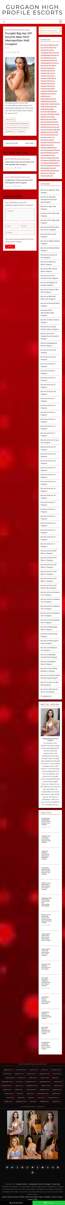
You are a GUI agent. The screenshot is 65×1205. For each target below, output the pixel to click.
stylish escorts (56, 1093)
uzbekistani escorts (21, 1101)
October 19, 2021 (9, 168)
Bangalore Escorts (47, 132)
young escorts (56, 1101)
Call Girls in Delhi (53, 114)
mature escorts (58, 1085)
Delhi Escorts (52, 91)
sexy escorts (20, 1093)
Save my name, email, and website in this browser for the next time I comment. (20, 240)
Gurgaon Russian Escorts (50, 171)
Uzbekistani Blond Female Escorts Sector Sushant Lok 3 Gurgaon (45, 871)
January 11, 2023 (45, 988)
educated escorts (10, 1077)
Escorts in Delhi (46, 45)
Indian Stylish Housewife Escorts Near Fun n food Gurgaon (45, 952)
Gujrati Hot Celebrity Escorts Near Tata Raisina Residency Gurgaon (45, 855)
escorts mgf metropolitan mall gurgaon (17, 123)
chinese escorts (31, 1073)
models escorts (7, 1089)
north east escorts (31, 1089)
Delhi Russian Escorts (48, 106)
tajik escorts (21, 1097)
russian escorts (9, 1093)
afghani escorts (8, 1069)
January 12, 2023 (45, 925)
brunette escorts (55, 1069)
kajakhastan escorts (32, 1085)
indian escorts (58, 1081)
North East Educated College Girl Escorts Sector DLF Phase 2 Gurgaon (45, 981)
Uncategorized (46, 696)
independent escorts (45, 1081)
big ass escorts (10, 119)
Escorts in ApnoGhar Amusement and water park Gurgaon (49, 199)
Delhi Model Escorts (52, 104)
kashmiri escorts (46, 1085)
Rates (60, 1197)
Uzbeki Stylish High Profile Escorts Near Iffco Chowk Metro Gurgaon (46, 937)
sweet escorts (10, 1097)
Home (4, 1197)
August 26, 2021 (9, 186)
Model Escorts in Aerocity (50, 127)
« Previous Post (11, 143)
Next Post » (30, 143)
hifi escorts (55, 1077)
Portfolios (47, 1197)
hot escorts (19, 1081)
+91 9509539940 (17, 1203)
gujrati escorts (45, 1077)
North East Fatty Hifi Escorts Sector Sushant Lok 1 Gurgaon (45, 1030)
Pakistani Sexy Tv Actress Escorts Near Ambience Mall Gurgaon (46, 839)
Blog (35, 1199)
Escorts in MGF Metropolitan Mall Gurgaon (17, 30)
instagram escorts (7, 1085)
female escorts (33, 1077)
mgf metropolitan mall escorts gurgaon (17, 127)
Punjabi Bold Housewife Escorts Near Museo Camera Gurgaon (46, 1045)
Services (54, 1197)
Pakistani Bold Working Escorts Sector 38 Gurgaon (45, 966)
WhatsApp (49, 1203)
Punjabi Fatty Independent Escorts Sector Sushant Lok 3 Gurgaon (45, 821)
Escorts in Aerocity (52, 124)
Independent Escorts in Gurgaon (40, 1184)
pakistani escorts (44, 1089)
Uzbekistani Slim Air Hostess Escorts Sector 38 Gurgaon (45, 1000)
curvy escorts (57, 1073)
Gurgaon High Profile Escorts (32, 9)
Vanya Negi (56, 1184)
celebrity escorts (19, 1073)
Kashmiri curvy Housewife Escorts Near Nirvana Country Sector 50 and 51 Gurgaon (46, 918)
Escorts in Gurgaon (48, 173)
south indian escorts (42, 1093)
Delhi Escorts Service (48, 94)
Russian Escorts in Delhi (15, 1197)
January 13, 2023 (45, 827)
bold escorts (44, 1069)
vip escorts (21, 131)
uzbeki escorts (8, 1101)
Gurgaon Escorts (53, 142)
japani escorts (19, 1085)
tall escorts (31, 1097)
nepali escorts (19, 1089)
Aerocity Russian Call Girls (50, 130)
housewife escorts (31, 1081)
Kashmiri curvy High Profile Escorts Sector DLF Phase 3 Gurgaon (46, 886)
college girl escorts (44, 1073)
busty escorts (7, 1073)
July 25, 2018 (8, 52)
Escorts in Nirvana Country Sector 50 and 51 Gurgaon (50, 336)
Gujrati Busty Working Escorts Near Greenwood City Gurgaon (46, 1015)
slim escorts (30, 1093)
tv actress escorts (53, 1097)
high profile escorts (7, 1081)
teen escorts (41, 1097)
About (41, 1197)
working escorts (44, 1101)
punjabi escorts (10, 131)
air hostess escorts (21, 1069)
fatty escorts (22, 1077)
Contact (30, 1199)
